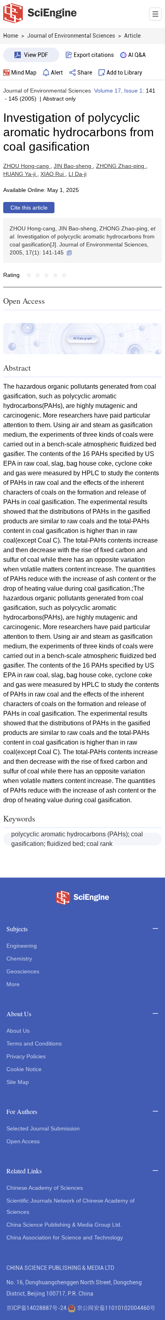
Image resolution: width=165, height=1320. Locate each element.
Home (10, 35)
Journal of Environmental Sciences (47, 90)
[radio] (29, 275)
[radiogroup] (46, 275)
